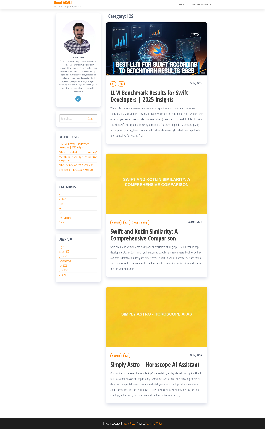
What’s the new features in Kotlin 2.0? (75, 165)
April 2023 (63, 275)
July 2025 (63, 247)
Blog (61, 203)
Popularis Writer (153, 423)
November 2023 (66, 261)
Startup (62, 222)
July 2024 (63, 256)
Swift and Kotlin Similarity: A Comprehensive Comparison (144, 234)
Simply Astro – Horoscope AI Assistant (154, 364)
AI (113, 84)
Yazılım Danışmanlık (201, 4)
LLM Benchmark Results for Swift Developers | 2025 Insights (149, 96)
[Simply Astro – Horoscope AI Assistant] (156, 316)
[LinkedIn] (78, 99)
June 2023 (63, 270)
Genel (61, 208)
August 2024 (64, 251)
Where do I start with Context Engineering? (78, 152)
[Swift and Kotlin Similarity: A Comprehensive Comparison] (156, 183)
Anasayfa (183, 4)
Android (116, 222)
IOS (121, 84)
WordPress (129, 423)
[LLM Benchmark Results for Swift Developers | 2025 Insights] (156, 48)
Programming (141, 222)
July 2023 (63, 265)
